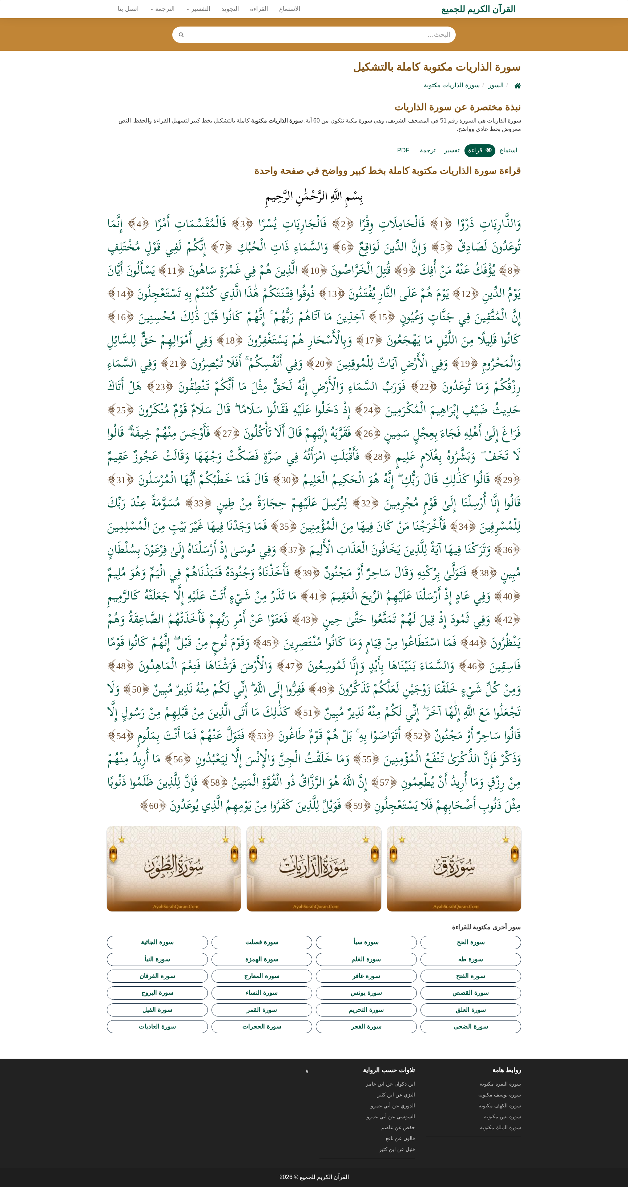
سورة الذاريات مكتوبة (452, 85)
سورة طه (470, 959)
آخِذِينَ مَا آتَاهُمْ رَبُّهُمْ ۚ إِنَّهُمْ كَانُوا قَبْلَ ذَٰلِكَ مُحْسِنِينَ (251, 316)
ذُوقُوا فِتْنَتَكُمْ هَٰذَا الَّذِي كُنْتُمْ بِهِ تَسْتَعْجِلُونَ (226, 293)
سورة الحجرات (261, 1026)
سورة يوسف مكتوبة (499, 1094)
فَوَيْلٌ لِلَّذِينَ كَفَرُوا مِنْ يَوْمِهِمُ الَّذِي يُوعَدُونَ (255, 804)
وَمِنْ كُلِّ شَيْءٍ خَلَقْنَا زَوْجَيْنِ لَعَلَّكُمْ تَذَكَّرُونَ (429, 688)
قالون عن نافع (400, 1138)
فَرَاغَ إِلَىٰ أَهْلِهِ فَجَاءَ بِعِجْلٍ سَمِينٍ (452, 432)
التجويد (230, 8)
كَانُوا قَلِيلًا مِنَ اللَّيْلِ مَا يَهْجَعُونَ (453, 339)
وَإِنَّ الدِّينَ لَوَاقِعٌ (392, 246)
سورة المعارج (261, 976)
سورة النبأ (157, 959)
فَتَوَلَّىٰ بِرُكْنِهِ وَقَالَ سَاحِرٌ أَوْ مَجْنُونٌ (395, 572)
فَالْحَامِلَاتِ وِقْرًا (392, 223)
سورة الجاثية (157, 942)
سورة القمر (262, 1009)
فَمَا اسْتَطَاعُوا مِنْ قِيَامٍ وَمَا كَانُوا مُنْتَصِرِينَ (369, 642)
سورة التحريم (366, 1009)
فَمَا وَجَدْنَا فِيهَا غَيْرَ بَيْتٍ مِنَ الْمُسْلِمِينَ (187, 525)
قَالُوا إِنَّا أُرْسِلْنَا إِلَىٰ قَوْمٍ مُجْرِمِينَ (452, 502)
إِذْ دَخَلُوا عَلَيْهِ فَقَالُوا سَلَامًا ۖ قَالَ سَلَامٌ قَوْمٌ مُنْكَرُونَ (244, 409)
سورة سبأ (366, 942)
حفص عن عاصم (398, 1127)
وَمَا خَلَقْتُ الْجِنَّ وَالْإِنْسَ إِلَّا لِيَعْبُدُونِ (272, 758)
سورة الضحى (471, 1026)
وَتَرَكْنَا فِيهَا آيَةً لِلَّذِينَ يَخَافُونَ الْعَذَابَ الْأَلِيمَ (400, 549)
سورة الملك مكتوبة (500, 1127)
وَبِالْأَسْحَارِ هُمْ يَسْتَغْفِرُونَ (299, 339)
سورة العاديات (157, 1026)
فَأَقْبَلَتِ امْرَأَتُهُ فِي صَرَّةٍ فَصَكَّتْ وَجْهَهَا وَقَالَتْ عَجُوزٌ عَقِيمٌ (233, 455)
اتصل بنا (128, 8)
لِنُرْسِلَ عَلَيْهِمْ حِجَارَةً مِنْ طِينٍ (282, 502)
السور (496, 85)
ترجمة (428, 150)
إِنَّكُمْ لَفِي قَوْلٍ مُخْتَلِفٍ (156, 246)
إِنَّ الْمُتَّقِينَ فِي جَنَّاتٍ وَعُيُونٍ (460, 316)
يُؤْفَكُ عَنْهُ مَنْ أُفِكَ (457, 269)
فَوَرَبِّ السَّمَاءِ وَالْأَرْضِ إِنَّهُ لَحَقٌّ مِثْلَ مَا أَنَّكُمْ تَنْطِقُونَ (292, 386)
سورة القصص (470, 992)
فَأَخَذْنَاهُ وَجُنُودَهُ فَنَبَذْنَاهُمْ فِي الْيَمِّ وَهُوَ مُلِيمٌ (198, 572)
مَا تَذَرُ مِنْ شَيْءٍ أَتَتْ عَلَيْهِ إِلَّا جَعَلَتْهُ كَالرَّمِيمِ (202, 595)
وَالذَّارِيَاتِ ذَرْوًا (489, 223)
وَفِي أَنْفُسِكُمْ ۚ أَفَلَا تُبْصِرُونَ (246, 362)
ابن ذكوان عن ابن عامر (390, 1084)
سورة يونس (366, 992)
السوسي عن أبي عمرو (391, 1116)
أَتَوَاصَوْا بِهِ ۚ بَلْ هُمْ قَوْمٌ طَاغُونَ (339, 735)
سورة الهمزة (261, 959)
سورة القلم (366, 959)
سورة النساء (262, 992)
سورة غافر (366, 976)
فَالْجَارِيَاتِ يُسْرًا (292, 223)
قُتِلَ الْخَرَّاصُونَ (361, 269)
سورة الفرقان (157, 976)
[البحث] (181, 35)
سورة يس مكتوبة (502, 1116)
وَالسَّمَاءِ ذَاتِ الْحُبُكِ (282, 246)
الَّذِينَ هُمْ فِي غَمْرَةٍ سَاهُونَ (243, 269)
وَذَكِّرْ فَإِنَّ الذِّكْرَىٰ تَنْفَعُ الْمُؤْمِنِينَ (452, 758)
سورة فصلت (261, 942)
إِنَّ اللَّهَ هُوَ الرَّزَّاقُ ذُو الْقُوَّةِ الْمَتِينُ (299, 781)
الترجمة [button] (164, 8)
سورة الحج (471, 942)
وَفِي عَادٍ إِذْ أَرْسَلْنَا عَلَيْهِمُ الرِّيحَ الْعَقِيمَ (410, 595)
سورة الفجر (366, 1026)
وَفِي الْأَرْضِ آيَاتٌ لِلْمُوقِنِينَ (392, 362)
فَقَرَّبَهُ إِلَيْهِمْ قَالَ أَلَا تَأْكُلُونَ (297, 432)
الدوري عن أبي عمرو (393, 1105)
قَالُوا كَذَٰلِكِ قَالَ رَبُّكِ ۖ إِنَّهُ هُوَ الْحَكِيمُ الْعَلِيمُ (396, 479)
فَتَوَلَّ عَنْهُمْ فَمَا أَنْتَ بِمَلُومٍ (190, 735)
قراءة (475, 150)
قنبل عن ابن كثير (397, 1149)
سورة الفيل (157, 1009)
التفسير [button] (199, 8)
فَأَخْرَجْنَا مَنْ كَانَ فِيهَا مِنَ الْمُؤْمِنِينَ (373, 525)
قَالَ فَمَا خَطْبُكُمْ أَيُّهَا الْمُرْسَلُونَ (203, 479)
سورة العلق (471, 1009)
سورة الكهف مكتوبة (500, 1105)
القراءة (259, 8)
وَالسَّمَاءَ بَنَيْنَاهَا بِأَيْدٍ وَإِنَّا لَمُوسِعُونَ (380, 665)
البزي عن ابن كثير (396, 1094)
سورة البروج (157, 992)
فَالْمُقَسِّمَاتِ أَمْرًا (190, 223)
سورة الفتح (470, 976)
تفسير (452, 150)
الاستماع (290, 8)
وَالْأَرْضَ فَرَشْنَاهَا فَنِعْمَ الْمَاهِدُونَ (205, 665)
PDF (403, 150)
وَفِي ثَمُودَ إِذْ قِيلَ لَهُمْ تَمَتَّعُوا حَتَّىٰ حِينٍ (406, 618)
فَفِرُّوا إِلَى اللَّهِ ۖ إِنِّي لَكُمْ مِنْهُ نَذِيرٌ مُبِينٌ (229, 688)
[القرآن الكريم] (516, 85)
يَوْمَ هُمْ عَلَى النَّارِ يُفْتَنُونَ (398, 293)
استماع (509, 150)
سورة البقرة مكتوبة (500, 1084)
